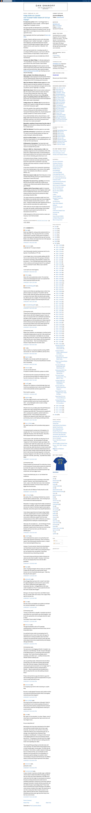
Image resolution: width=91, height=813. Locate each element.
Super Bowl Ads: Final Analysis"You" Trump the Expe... (60, 393)
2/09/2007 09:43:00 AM (30, 308)
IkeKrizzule (27, 624)
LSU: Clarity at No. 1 (61, 116)
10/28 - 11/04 (59, 264)
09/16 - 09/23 (59, 276)
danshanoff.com (56, 489)
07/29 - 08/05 (59, 291)
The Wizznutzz (56, 201)
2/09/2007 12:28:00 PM (30, 643)
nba (54, 506)
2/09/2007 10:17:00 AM (30, 420)
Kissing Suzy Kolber (57, 167)
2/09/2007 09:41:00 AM (30, 282)
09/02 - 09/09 (59, 280)
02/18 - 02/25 (59, 339)
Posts (55, 540)
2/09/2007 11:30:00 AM (30, 607)
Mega (26, 230)
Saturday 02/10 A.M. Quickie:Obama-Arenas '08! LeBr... (60, 347)
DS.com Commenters (58, 161)
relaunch (55, 517)
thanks (54, 526)
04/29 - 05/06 (59, 318)
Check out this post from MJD (31, 71)
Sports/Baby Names (62, 130)
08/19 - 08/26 (59, 285)
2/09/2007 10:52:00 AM (30, 532)
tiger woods (55, 530)
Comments (57, 543)
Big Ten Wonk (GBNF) (58, 190)
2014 (55, 228)
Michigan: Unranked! (61, 117)
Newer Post (26, 802)
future (54, 493)
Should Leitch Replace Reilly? (60, 154)
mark (26, 714)
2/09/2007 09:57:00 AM (30, 380)
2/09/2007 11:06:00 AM (30, 575)
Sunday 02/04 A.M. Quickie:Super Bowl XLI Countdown (60, 401)
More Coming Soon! (57, 219)
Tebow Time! (59, 113)
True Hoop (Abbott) (57, 172)
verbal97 (27, 536)
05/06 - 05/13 (59, 316)
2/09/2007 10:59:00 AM (30, 563)
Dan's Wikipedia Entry (58, 429)
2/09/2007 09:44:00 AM (30, 327)
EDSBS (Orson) (56, 168)
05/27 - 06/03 (59, 310)
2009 (55, 239)
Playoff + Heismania (61, 95)
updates (55, 533)
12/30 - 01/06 (59, 245)
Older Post (48, 802)
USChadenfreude (60, 110)
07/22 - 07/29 (59, 293)
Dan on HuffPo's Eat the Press (60, 443)
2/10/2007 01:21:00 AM (30, 797)
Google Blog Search (57, 430)
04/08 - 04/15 (59, 324)
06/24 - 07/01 (59, 301)
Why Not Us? (60, 131)
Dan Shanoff (45, 5)
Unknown (27, 367)
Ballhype (55, 205)
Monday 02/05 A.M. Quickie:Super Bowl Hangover (60, 387)
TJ (25, 348)
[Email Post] (49, 220)
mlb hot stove (56, 500)
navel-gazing (56, 504)
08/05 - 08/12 (59, 289)
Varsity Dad (55, 423)
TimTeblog (55, 192)
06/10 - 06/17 (59, 306)
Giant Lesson (60, 133)
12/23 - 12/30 (59, 247)
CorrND (27, 383)
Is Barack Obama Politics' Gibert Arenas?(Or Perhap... (61, 352)
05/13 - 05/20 (59, 314)
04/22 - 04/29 (59, 320)
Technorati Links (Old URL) (59, 434)
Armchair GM (56, 212)
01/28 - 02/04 (59, 405)
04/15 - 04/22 (59, 322)
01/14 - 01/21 (59, 409)
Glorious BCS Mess (62, 141)
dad (54, 487)
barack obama (56, 480)
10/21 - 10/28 (59, 266)
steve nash (55, 520)
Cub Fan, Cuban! (61, 144)
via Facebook (58, 25)
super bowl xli (56, 522)
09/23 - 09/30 (59, 274)
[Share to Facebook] (28, 222)
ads (54, 478)
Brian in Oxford (28, 423)
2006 (55, 414)
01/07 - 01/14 (59, 412)
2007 (55, 243)
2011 (55, 235)
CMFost (27, 275)
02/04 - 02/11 (59, 343)
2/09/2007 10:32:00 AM (30, 491)
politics (54, 513)
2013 (55, 230)
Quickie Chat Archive (58, 427)
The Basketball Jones (58, 183)
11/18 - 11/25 (59, 257)
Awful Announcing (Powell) (59, 181)
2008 (55, 241)
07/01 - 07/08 (59, 299)
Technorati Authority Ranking (59, 432)
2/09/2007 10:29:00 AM (30, 459)
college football (56, 486)
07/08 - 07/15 (59, 297)
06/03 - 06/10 (59, 308)
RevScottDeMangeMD (30, 285)
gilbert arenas (56, 495)
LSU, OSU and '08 (60, 88)
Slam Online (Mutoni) (58, 203)
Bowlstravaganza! (60, 94)
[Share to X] (26, 222)
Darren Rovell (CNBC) (58, 216)
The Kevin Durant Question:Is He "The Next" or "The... (60, 377)
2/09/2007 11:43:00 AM (30, 621)
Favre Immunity (61, 135)
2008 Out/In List (59, 91)
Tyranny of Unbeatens (61, 106)
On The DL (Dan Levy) (58, 187)
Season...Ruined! (60, 111)
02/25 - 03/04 (59, 337)
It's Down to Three (60, 99)
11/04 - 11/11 (59, 262)
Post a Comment (27, 800)
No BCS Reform (61, 136)
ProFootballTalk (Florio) (58, 174)
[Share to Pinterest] (29, 222)
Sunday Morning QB (57, 207)
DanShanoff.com (57, 421)
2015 (55, 226)
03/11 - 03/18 (59, 333)
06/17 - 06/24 (59, 303)
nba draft (55, 508)
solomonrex (27, 246)
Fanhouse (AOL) (57, 179)
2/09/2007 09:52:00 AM (30, 364)
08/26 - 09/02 (59, 283)
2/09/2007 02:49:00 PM (30, 760)
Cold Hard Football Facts (59, 210)
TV (53, 531)
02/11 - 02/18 (59, 341)
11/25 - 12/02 (59, 255)
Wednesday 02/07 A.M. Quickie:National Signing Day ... (60, 372)
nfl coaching (56, 509)
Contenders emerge (60, 114)
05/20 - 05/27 (59, 312)
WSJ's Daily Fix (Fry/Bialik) (59, 185)
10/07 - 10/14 (59, 270)
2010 (55, 237)
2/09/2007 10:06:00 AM (30, 394)
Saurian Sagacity (57, 196)
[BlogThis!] (25, 222)
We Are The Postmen (58, 188)
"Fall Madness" (59, 105)
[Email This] (24, 222)
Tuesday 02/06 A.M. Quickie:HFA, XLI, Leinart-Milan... (60, 382)
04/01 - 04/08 (59, 326)
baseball (55, 482)
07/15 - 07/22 (59, 295)
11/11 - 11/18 (59, 259)
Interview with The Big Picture (60, 436)
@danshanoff (60, 17)
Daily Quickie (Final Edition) (59, 425)
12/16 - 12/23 (59, 249)
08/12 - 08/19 (59, 287)
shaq (54, 519)
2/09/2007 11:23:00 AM (30, 598)
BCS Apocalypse (60, 108)
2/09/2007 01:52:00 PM (30, 697)
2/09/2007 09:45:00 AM (30, 344)
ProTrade (55, 214)
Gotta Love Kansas (60, 102)
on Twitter (58, 27)
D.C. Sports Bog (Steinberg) (59, 177)
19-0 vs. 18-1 (60, 138)
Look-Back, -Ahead (60, 92)
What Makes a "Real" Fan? (59, 151)
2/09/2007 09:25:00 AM (30, 242)
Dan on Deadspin (57, 438)
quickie (54, 515)
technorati (55, 524)
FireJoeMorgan (56, 170)
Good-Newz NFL (61, 142)
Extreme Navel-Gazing (58, 491)
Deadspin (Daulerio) (57, 163)
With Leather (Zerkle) (58, 165)
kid (53, 497)
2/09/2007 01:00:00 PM (30, 681)
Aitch (26, 601)
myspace (55, 502)
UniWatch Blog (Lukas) (58, 218)
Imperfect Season (61, 139)
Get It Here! (55, 472)
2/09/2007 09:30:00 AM (30, 271)
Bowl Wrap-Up (59, 89)
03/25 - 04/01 (59, 329)
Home (37, 802)
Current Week (56, 55)
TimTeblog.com (57, 63)
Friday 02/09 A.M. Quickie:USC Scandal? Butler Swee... (61, 357)
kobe (54, 498)
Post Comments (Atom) (35, 805)
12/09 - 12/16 (59, 251)
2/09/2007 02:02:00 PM (30, 711)
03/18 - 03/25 (59, 331)
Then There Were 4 (60, 100)
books (54, 484)
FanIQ (54, 208)
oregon (54, 511)
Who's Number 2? (60, 103)
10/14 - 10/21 (59, 268)
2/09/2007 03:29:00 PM (30, 767)
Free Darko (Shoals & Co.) (59, 176)
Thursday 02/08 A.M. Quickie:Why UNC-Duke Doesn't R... (60, 366)
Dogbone (27, 357)
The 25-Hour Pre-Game (61, 119)
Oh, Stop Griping (60, 97)
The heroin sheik (29, 771)
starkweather (28, 579)
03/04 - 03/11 (59, 335)
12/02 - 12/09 (59, 253)
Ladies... (55, 194)
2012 (55, 232)
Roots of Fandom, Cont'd (59, 152)
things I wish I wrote (57, 528)
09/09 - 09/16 (59, 278)
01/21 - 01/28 (59, 407)
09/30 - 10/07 (59, 272)
